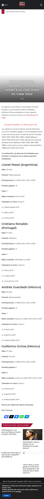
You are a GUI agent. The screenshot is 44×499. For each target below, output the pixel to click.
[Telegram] (26, 416)
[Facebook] (6, 416)
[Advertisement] (22, 37)
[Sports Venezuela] (22, 4)
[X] (11, 416)
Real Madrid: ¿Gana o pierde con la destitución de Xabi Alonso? (31, 445)
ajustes (18, 492)
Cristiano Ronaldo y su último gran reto (20, 125)
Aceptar (6, 495)
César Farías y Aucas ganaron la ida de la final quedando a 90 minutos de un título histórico (31, 469)
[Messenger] (16, 416)
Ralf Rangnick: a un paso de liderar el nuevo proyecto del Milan (11, 432)
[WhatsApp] (21, 416)
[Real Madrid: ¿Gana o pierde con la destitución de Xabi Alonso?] (32, 434)
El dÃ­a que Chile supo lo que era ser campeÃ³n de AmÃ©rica (11, 455)
